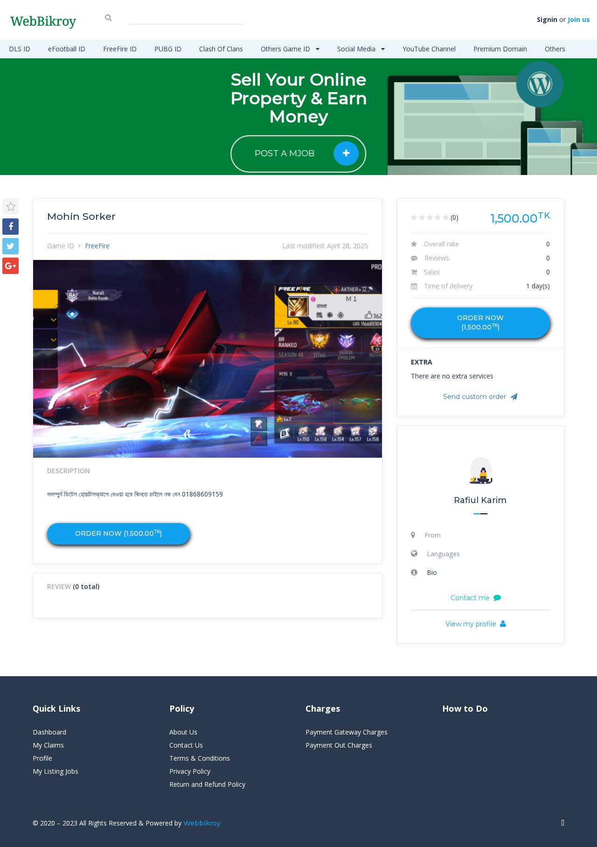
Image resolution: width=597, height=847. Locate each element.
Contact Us (186, 745)
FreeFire (97, 245)
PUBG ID (167, 48)
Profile (42, 758)
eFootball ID (66, 48)
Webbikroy (202, 823)
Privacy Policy (189, 771)
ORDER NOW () (118, 533)
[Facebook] (10, 226)
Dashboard (49, 732)
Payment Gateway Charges (346, 732)
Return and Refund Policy (207, 784)
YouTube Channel (429, 48)
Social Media (357, 48)
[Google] (10, 266)
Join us (579, 19)
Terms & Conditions (199, 758)
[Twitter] (10, 246)
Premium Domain (500, 48)
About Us (183, 732)
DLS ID (19, 48)
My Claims (48, 745)
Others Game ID (286, 48)
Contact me (470, 598)
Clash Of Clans (221, 48)
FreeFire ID (120, 48)
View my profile (470, 624)
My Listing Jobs (55, 771)
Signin (547, 19)
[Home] (562, 823)
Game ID (60, 245)
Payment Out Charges (338, 745)
